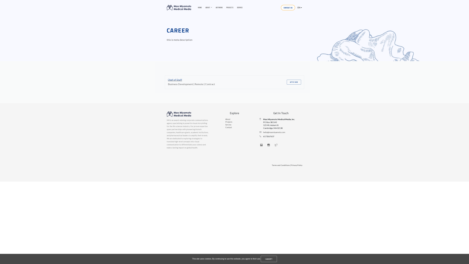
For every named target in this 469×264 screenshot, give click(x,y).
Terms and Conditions (281, 165)
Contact (228, 127)
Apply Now (294, 82)
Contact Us (288, 7)
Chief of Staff (175, 80)
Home (200, 7)
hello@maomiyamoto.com (274, 132)
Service (240, 7)
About (227, 119)
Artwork (219, 7)
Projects (229, 7)
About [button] (208, 7)
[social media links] (263, 145)
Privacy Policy (296, 165)
